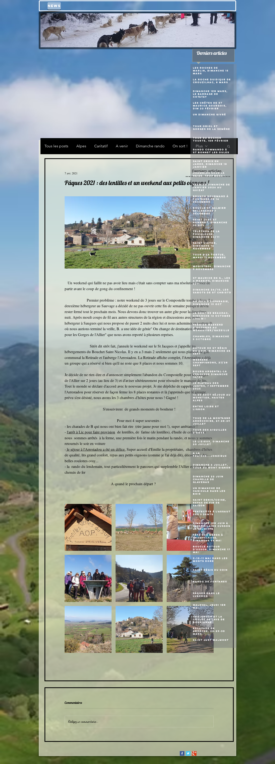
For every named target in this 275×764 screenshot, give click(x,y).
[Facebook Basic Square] (182, 753)
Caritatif (101, 146)
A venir (122, 146)
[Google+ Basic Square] (194, 753)
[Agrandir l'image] (88, 527)
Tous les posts (56, 146)
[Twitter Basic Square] (188, 753)
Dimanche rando (150, 146)
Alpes (81, 146)
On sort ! (180, 146)
